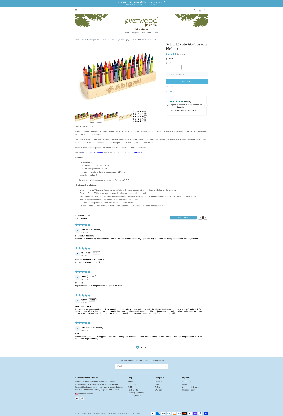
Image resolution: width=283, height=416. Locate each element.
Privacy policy (135, 413)
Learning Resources (107, 40)
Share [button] (170, 91)
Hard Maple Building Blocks (90, 40)
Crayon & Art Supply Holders (125, 40)
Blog (157, 384)
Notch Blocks (133, 390)
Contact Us (186, 381)
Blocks (130, 381)
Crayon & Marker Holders (93, 152)
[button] (76, 10)
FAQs (184, 384)
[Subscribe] (165, 366)
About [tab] (155, 33)
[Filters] (200, 217)
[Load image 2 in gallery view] (96, 116)
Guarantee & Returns (190, 387)
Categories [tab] (135, 33)
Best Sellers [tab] (146, 33)
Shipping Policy (188, 390)
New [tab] (127, 33)
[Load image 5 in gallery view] (140, 116)
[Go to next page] (149, 347)
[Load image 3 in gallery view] (111, 116)
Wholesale (159, 390)
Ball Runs (131, 387)
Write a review (183, 217)
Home (77, 40)
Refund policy (111, 413)
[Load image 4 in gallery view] (125, 116)
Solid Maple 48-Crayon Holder (146, 40)
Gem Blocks (132, 384)
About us (158, 381)
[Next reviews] (206, 105)
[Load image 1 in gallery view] (82, 116)
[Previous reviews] (167, 105)
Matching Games (134, 395)
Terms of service (123, 413)
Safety (157, 387)
